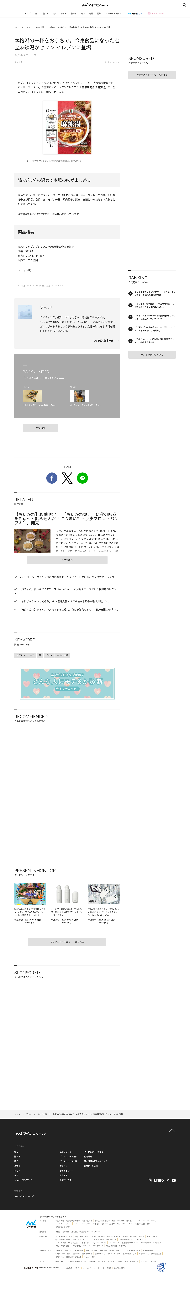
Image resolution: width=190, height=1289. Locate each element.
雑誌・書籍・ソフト (80, 1240)
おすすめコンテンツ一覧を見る (152, 75)
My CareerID (114, 1243)
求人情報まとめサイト (63, 1237)
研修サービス (60, 1261)
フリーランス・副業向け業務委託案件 (136, 1224)
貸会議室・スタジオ (115, 1261)
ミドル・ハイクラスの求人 (146, 1221)
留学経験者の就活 (73, 1221)
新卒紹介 (103, 1251)
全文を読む (67, 560)
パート (68, 1224)
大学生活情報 (152, 1237)
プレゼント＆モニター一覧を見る (67, 941)
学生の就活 (59, 1221)
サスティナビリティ (89, 1268)
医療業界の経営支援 (73, 1257)
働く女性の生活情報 (63, 1240)
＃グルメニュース (25, 55)
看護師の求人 (100, 1254)
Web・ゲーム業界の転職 (74, 1251)
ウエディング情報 (97, 1240)
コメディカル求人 (113, 1254)
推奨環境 (63, 1175)
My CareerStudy (99, 1243)
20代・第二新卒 (92, 1251)
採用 (99, 1268)
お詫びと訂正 (65, 1180)
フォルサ (18, 62)
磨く (55, 13)
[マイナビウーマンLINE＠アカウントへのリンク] (159, 1180)
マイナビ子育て (142, 1240)
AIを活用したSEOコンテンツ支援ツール (88, 1246)
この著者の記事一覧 (104, 340)
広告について (65, 1151)
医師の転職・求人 (129, 1254)
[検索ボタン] (184, 5)
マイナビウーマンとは (93, 1151)
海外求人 (129, 1221)
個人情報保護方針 (119, 1268)
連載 (91, 13)
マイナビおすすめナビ (24, 1196)
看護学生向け (87, 1221)
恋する (64, 13)
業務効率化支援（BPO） (77, 1261)
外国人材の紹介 (90, 1257)
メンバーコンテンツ (114, 13)
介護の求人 (59, 1257)
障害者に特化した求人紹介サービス (106, 1224)
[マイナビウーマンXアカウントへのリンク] (167, 1180)
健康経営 (101, 1261)
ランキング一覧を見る (152, 354)
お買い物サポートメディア (151, 1243)
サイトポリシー (66, 1170)
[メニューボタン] (5, 5)
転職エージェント (116, 1251)
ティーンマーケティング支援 (133, 1237)
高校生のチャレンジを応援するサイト (106, 1237)
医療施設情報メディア (130, 1243)
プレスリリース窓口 (68, 1156)
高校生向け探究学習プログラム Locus (85, 1232)
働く (37, 13)
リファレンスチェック (149, 1261)
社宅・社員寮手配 (131, 1261)
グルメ (27, 27)
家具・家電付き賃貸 (63, 1246)
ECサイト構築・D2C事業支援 (66, 1243)
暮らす (74, 13)
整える (46, 13)
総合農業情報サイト (126, 1240)
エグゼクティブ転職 (132, 1251)
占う (83, 13)
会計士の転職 (148, 1251)
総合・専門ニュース (82, 1237)
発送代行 (92, 1261)
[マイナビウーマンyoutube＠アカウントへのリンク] (174, 1180)
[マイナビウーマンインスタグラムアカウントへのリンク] (149, 1180)
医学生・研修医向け (102, 1221)
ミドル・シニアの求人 (82, 1224)
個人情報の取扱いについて (95, 1161)
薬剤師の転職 (87, 1254)
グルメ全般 (39, 27)
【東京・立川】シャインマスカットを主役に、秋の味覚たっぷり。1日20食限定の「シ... (68, 609)
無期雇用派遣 (156, 1254)
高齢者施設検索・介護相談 (116, 1246)
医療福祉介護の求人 (63, 1227)
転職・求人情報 (118, 1221)
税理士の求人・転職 (63, 1254)
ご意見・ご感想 (91, 1166)
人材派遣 (58, 1251)
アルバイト (59, 1224)
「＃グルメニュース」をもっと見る (41, 377)
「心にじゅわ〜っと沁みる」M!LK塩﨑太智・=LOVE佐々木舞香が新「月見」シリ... (65, 601)
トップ (28, 13)
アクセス (77, 1268)
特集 (99, 13)
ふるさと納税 (85, 1243)
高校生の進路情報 (62, 1232)
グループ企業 (107, 1268)
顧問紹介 (76, 1254)
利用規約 (88, 1156)
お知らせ (63, 1166)
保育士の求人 (144, 1254)
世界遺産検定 (111, 1240)
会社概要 (69, 1268)
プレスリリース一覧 (68, 1161)
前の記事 (40, 427)
